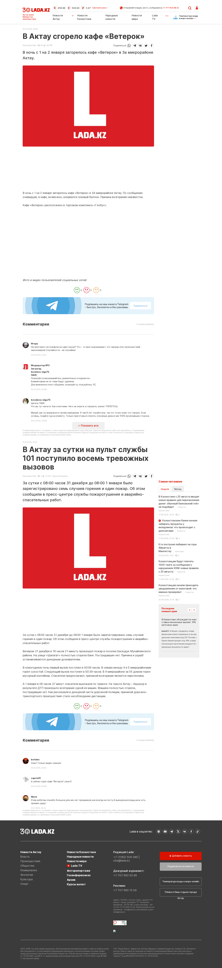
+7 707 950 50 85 (125, 875)
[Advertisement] (88, 170)
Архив (71, 879)
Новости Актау (58, 17)
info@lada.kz (130, 909)
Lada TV (76, 865)
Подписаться (140, 305)
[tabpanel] (179, 548)
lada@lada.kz (119, 912)
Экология (26, 874)
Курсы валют (76, 884)
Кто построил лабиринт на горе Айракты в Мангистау (178, 548)
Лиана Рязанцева (60, 476)
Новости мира (77, 861)
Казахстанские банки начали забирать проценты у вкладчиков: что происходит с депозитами (178, 527)
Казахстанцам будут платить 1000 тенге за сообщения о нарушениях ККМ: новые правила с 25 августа (179, 568)
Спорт (24, 883)
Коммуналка (28, 870)
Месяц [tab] (177, 489)
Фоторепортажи (78, 870)
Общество (27, 865)
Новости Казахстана (81, 852)
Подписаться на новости (180, 866)
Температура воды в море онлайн (180, 881)
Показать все (89, 425)
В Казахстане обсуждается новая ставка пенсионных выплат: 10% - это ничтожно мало (182, 622)
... (166, 15)
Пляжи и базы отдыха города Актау (181, 893)
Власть (25, 856)
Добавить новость (181, 855)
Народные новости (80, 856)
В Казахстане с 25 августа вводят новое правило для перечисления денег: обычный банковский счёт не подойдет (179, 503)
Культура (26, 879)
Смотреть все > (100, 8)
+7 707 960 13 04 (125, 890)
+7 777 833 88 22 (171, 8)
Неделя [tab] (165, 489)
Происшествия (29, 45)
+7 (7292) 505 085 (125, 857)
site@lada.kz (121, 860)
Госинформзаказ (79, 875)
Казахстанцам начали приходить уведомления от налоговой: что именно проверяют (178, 590)
